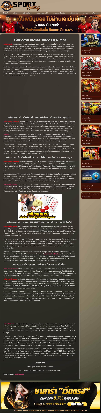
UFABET (5, 13)
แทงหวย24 (85, 163)
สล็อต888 (85, 95)
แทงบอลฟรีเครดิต (59, 13)
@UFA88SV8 (19, 374)
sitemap (95, 13)
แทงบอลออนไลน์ (87, 50)
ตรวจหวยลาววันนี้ (87, 186)
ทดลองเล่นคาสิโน (42, 13)
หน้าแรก (15, 13)
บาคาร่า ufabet (58, 410)
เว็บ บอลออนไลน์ (87, 141)
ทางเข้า (85, 13)
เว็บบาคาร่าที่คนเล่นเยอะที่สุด (90, 194)
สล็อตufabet (27, 13)
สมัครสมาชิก (74, 13)
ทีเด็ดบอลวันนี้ (86, 73)
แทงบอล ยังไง (86, 118)
